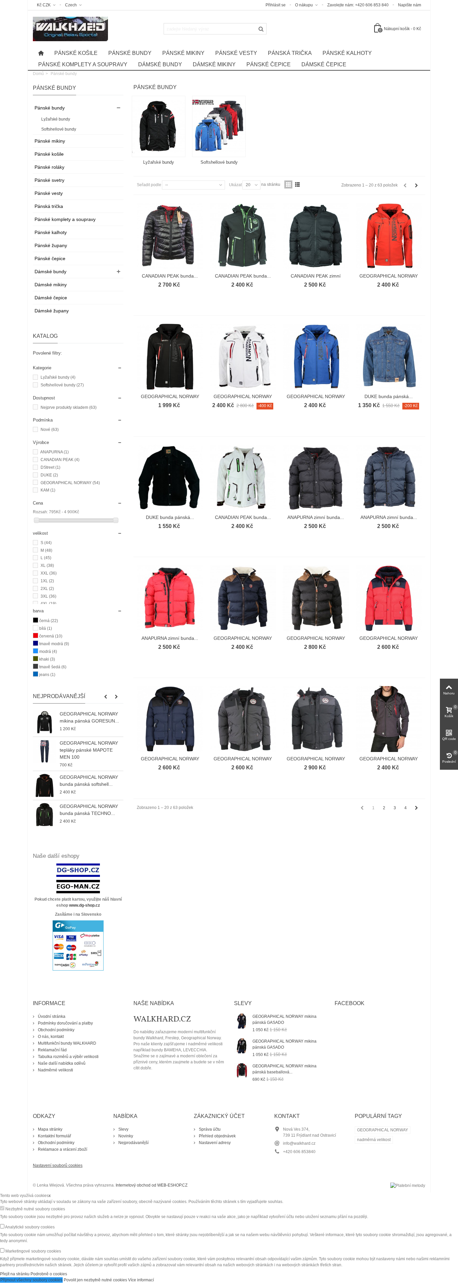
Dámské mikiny (214, 64)
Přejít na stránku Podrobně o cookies (33, 1274)
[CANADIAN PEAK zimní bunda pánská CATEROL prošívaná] (316, 236)
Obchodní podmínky (55, 1030)
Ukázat (235, 184)
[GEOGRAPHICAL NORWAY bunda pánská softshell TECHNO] (389, 236)
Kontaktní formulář (54, 1136)
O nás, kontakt (50, 1036)
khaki (47, 659)
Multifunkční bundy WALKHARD (66, 1043)
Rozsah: (40, 512)
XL (47, 565)
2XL (47, 588)
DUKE (49, 475)
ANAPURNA (54, 452)
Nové (50, 429)
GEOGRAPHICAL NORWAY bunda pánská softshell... (89, 780)
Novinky (125, 1136)
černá (48, 620)
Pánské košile (76, 53)
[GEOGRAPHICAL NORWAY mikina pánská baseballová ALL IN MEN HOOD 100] (241, 1070)
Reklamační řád (52, 1050)
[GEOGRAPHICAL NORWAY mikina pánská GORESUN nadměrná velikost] (44, 722)
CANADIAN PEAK (60, 459)
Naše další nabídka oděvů (61, 1063)
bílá (45, 628)
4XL (48, 603)
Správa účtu (209, 1129)
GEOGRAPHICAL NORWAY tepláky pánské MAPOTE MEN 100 (89, 750)
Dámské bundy (160, 64)
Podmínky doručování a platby (65, 1023)
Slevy (122, 1129)
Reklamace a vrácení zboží (62, 1149)
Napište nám (409, 5)
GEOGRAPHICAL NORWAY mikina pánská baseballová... (284, 1069)
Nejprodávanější (59, 696)
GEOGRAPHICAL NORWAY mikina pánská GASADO (284, 1019)
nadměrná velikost (374, 1139)
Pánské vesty (236, 53)
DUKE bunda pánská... (388, 396)
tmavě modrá (54, 644)
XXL (49, 573)
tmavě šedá (52, 667)
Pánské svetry (49, 180)
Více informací (141, 1280)
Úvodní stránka (51, 1016)
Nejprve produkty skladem (69, 407)
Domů (38, 73)
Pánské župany (51, 245)
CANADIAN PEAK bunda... (170, 276)
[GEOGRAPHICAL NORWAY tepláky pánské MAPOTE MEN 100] (44, 751)
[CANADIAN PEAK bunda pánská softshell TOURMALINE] (243, 478)
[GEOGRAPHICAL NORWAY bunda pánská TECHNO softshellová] (44, 814)
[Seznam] (297, 184)
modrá (48, 651)
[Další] (416, 185)
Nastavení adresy (214, 1142)
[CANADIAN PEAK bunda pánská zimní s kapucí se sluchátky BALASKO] (170, 236)
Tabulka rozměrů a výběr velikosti (68, 1056)
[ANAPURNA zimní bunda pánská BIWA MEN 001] (316, 478)
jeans (47, 674)
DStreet (50, 467)
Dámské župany (52, 310)
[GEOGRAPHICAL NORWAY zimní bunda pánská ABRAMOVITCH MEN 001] (243, 598)
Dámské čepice (323, 64)
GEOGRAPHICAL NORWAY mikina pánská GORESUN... (89, 717)
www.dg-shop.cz (84, 905)
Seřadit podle (149, 184)
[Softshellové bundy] (219, 126)
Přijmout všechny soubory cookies (31, 1280)
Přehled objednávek (217, 1136)
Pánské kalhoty (347, 53)
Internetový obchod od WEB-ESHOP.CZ (151, 1185)
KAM (48, 490)
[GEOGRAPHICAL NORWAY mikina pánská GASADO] (241, 1020)
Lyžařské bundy (55, 119)
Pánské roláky (49, 167)
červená (50, 636)
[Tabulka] (288, 184)
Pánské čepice (268, 64)
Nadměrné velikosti (55, 1070)
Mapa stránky (49, 1129)
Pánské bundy (130, 53)
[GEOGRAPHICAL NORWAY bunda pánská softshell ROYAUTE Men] (44, 785)
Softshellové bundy (58, 129)
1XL (47, 581)
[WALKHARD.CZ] (70, 28)
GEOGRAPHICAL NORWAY (70, 482)
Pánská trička (290, 53)
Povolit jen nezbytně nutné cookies (95, 1280)
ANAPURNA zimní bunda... (315, 517)
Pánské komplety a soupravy (82, 64)
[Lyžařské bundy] (158, 126)
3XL (48, 596)
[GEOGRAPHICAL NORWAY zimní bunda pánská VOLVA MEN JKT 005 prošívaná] (389, 598)
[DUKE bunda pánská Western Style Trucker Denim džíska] (389, 357)
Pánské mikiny (183, 53)
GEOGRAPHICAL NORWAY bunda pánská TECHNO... (89, 810)
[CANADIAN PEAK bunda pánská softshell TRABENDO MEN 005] (243, 236)
